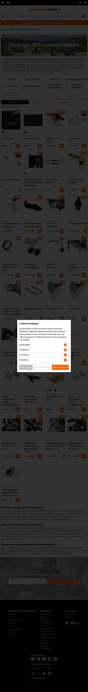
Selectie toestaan (42, 367)
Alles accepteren (60, 367)
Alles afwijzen (26, 367)
